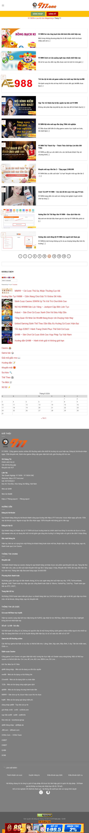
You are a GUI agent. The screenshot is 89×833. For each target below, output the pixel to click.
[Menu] (3, 5)
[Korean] (11, 277)
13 (59, 256)
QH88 (4, 750)
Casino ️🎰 (6, 348)
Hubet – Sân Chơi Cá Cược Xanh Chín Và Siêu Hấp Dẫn (40, 312)
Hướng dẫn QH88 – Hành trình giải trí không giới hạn (39, 340)
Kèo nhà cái (6, 720)
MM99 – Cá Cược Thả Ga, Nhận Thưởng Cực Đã (37, 291)
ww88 (4, 674)
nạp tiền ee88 (7, 715)
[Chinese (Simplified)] (3, 277)
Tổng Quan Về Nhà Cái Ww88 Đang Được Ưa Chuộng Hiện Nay (44, 318)
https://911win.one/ (16, 478)
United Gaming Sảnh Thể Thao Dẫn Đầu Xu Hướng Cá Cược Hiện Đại (47, 323)
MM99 (4, 695)
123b (4, 684)
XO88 (4, 755)
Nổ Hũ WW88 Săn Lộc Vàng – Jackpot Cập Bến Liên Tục (42, 307)
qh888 (4, 690)
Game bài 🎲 (8, 353)
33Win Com (6, 735)
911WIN (31, 18)
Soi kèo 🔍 (7, 372)
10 (44, 256)
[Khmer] (9, 277)
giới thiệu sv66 (7, 710)
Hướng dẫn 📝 (8, 362)
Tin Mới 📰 (7, 382)
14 (64, 256)
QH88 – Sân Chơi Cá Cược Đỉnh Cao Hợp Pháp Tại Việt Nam (43, 334)
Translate (14, 284)
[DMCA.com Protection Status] (44, 815)
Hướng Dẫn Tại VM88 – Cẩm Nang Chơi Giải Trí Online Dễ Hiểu (31, 296)
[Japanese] (7, 277)
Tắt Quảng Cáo (44, 822)
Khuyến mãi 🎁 (9, 367)
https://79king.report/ (10, 499)
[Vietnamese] (13, 277)
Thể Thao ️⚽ (8, 377)
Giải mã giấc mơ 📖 (11, 358)
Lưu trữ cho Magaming (44, 18)
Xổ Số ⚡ (6, 387)
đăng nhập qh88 (8, 705)
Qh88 (63, 819)
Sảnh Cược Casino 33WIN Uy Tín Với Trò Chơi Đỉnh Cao (41, 301)
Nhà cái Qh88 (7, 489)
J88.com (5, 730)
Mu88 (10, 494)
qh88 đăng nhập (8, 669)
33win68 (5, 679)
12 (54, 256)
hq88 (3, 700)
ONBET (4, 740)
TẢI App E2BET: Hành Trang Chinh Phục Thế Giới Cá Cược (42, 329)
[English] (5, 277)
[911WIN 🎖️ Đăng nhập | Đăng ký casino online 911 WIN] (44, 5)
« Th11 (43, 418)
